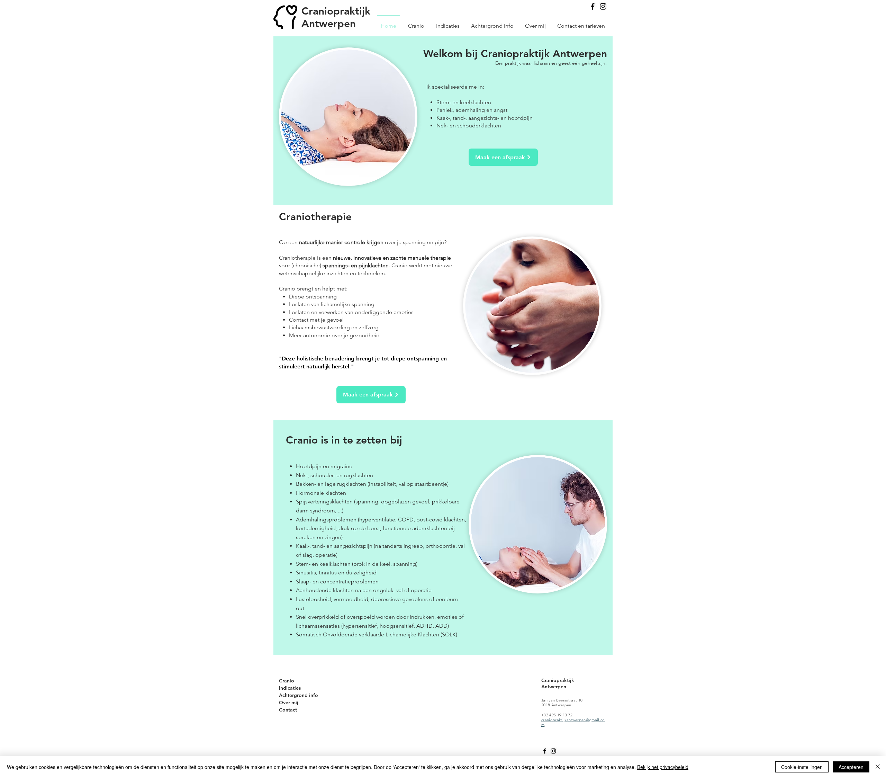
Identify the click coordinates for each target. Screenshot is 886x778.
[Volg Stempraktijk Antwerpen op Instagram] (603, 6)
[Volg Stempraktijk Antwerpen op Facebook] (592, 6)
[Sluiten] (878, 766)
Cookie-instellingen (802, 766)
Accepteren (851, 766)
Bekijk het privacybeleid (662, 766)
